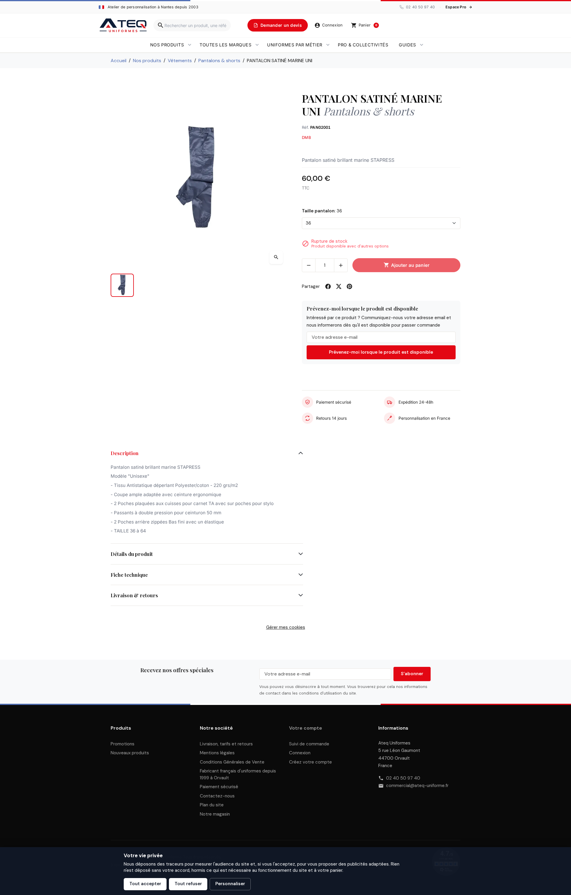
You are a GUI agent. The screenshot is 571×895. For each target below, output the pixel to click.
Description (125, 453)
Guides (407, 44)
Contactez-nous (217, 796)
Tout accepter (145, 884)
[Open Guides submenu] (421, 44)
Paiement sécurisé (219, 787)
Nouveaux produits (130, 753)
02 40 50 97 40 (403, 778)
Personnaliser (230, 884)
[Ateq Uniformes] (123, 25)
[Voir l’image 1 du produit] (122, 285)
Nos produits (167, 44)
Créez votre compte (310, 762)
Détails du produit (132, 554)
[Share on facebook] (328, 286)
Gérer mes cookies (285, 627)
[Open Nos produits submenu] (189, 44)
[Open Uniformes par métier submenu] (328, 44)
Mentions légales (217, 753)
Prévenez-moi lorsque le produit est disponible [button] (381, 352)
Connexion (299, 753)
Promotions (122, 744)
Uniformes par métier (294, 44)
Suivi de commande (309, 744)
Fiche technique (129, 574)
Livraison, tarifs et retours (226, 744)
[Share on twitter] (338, 286)
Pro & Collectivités (363, 44)
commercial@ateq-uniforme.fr (417, 786)
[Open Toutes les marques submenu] (257, 44)
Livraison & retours (134, 595)
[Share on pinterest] (349, 286)
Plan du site (212, 805)
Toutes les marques (225, 44)
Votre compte (305, 728)
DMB (306, 137)
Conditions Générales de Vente (232, 762)
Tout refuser (188, 884)
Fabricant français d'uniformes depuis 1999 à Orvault (238, 774)
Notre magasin (215, 814)
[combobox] (192, 25)
